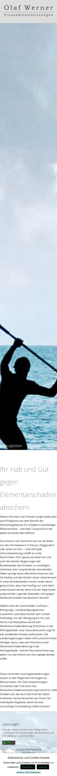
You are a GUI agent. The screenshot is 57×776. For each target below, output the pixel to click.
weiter (9, 742)
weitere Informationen (28, 772)
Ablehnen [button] (43, 766)
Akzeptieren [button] (27, 766)
